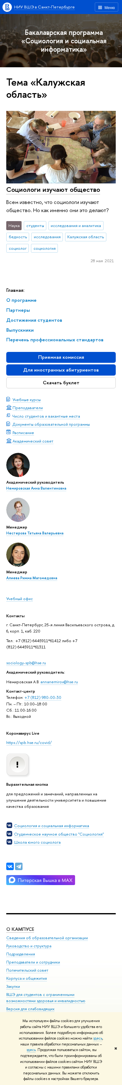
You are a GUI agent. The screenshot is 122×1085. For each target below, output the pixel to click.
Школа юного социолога (37, 842)
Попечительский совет (27, 970)
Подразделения (20, 954)
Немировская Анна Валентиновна (36, 488)
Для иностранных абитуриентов (61, 370)
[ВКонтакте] (10, 866)
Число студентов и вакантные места (46, 416)
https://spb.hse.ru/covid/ (29, 742)
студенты (35, 225)
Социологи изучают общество (53, 189)
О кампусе (20, 929)
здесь (97, 1038)
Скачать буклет (61, 382)
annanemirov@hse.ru (59, 682)
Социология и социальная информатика (51, 825)
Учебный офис (19, 598)
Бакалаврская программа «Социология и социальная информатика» (64, 40)
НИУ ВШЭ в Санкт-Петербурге (44, 7)
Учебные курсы (27, 399)
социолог (18, 248)
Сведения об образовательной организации (47, 937)
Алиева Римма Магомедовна (31, 578)
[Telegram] (19, 866)
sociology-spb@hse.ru (26, 663)
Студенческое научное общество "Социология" (59, 834)
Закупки (13, 986)
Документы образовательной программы (51, 424)
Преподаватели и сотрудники (33, 962)
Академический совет (33, 441)
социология (44, 248)
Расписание (23, 432)
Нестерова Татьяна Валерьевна (35, 533)
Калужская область (85, 236)
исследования (47, 236)
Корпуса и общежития (26, 978)
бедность (18, 236)
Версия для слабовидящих (30, 1009)
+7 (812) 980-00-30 (42, 697)
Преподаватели (28, 407)
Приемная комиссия (61, 357)
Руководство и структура (28, 946)
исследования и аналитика (76, 225)
